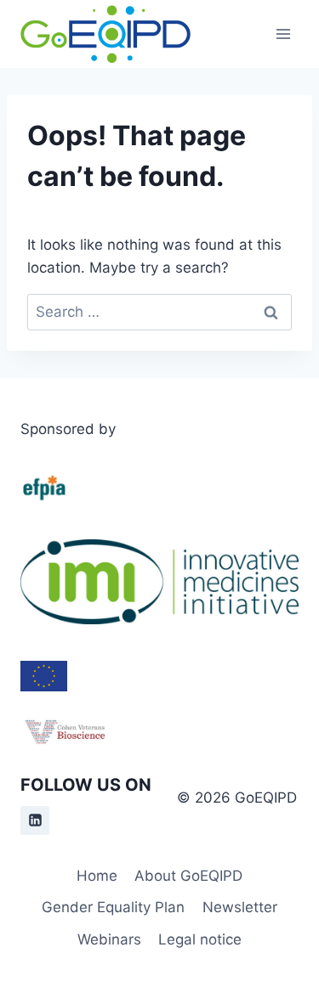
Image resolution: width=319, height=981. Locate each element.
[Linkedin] (34, 820)
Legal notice (200, 939)
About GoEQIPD (188, 875)
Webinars (109, 939)
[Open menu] (283, 33)
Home (97, 875)
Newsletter (239, 907)
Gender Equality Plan (113, 907)
